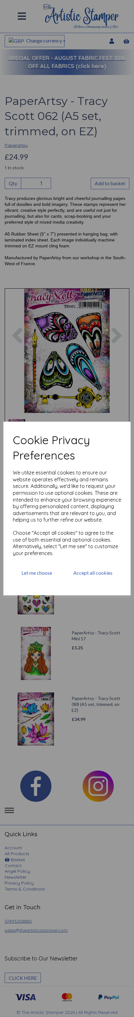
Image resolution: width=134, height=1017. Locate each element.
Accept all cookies (92, 573)
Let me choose (37, 573)
